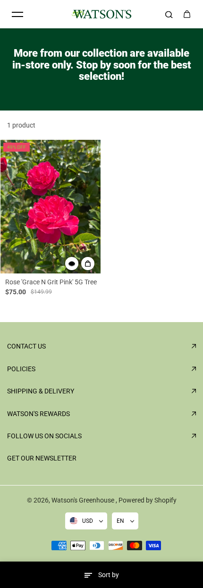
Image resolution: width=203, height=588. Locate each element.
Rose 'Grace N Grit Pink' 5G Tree (51, 282)
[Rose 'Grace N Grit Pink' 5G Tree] (50, 206)
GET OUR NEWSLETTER (41, 458)
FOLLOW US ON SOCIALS (44, 436)
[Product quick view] (88, 264)
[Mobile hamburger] (17, 14)
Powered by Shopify (147, 500)
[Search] (169, 14)
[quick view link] (72, 264)
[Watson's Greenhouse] (101, 14)
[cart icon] (187, 14)
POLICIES (21, 369)
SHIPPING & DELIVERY (40, 391)
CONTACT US (26, 346)
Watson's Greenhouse (83, 500)
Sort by (108, 575)
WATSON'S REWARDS (38, 414)
